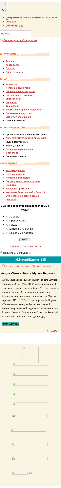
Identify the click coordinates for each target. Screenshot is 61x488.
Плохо (13, 224)
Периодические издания (19, 149)
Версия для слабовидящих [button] (20, 40)
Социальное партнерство (20, 91)
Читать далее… (10, 324)
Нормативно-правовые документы (25, 109)
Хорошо (14, 216)
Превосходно (17, 220)
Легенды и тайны (15, 174)
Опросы (10, 68)
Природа (11, 184)
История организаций (18, 177)
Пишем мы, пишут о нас (19, 113)
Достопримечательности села (23, 181)
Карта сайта (13, 64)
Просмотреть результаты (25, 246)
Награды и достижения (19, 95)
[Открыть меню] (3, 4)
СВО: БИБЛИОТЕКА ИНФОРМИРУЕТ (26, 138)
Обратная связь (14, 72)
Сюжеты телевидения (18, 116)
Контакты (11, 84)
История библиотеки (18, 87)
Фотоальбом (13, 152)
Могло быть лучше (21, 228)
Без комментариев (21, 232)
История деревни (15, 170)
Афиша (10, 61)
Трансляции (12, 105)
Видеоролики (13, 98)
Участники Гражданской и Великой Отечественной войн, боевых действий (26, 196)
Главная (11, 21)
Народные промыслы (18, 188)
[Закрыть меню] (3, 10)
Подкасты (11, 102)
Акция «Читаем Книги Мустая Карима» (28, 273)
